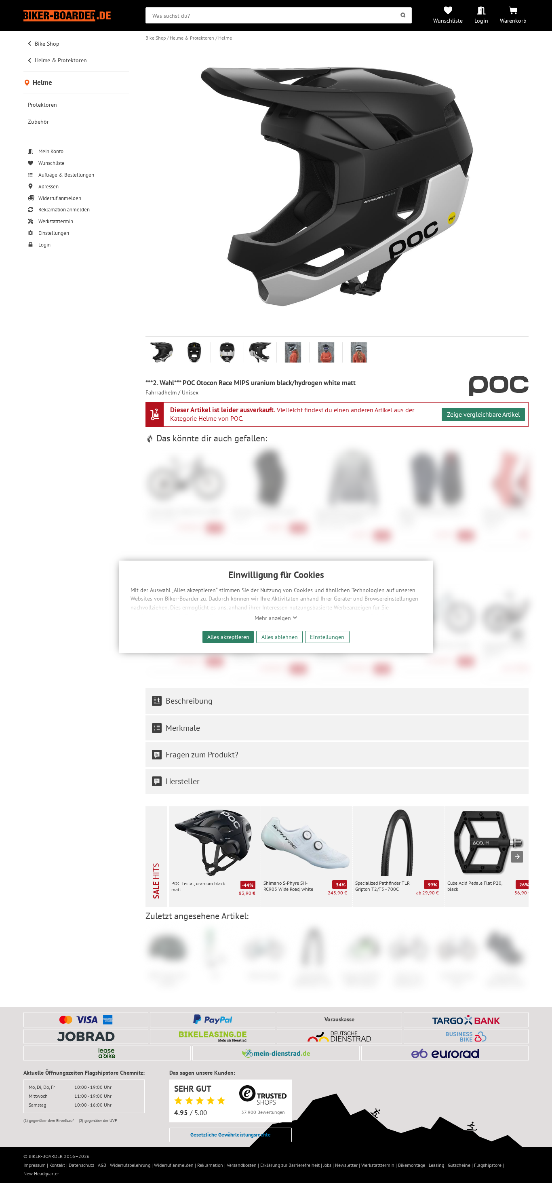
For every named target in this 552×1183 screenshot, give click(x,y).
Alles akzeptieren (228, 637)
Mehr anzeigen (274, 618)
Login (481, 20)
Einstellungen (327, 637)
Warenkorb (513, 20)
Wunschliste (448, 20)
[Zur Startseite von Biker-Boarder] (76, 15)
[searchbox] (278, 15)
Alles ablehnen (279, 637)
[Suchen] (403, 15)
